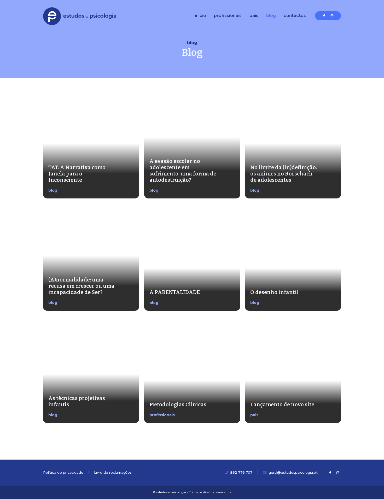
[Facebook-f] (323, 15)
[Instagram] (332, 15)
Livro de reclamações (113, 472)
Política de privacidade (63, 472)
